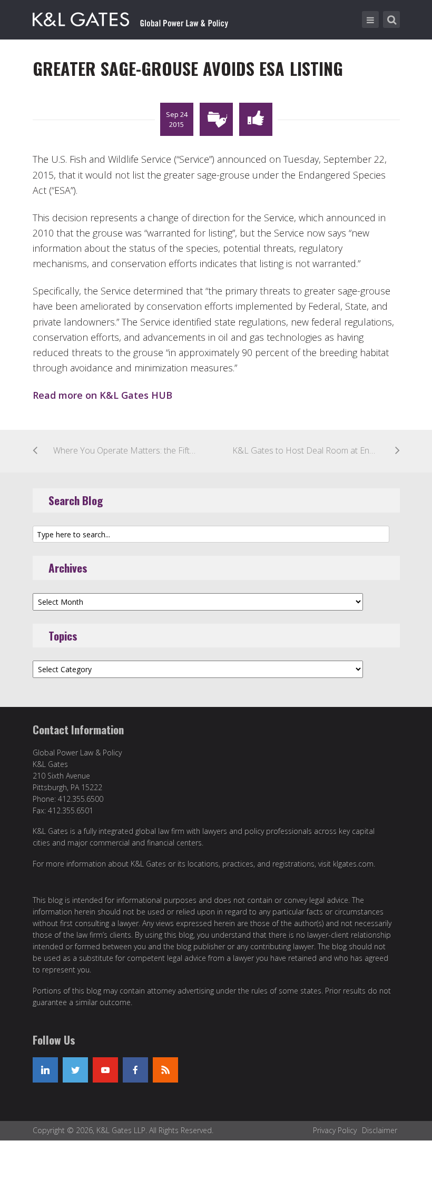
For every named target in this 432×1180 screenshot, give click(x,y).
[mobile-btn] (370, 19)
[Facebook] (135, 1070)
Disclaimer (379, 1130)
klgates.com (353, 864)
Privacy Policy (335, 1130)
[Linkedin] (45, 1070)
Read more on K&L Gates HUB (102, 395)
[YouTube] (105, 1070)
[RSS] (165, 1070)
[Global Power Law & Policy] (130, 17)
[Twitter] (75, 1070)
